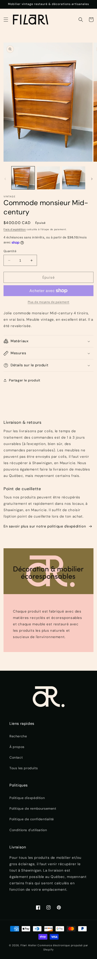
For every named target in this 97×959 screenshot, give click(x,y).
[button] (6, 19)
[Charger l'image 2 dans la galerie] (48, 178)
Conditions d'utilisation (28, 830)
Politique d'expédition (27, 798)
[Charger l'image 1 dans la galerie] (23, 178)
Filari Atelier (28, 945)
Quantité (10, 251)
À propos (16, 747)
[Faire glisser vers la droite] (92, 179)
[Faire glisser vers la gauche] (5, 179)
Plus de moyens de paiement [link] (48, 302)
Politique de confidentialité (31, 819)
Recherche (18, 736)
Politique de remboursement (32, 808)
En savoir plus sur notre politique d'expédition (45, 526)
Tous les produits (23, 768)
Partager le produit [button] (24, 380)
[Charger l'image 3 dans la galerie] (73, 178)
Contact (16, 757)
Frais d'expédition (15, 229)
